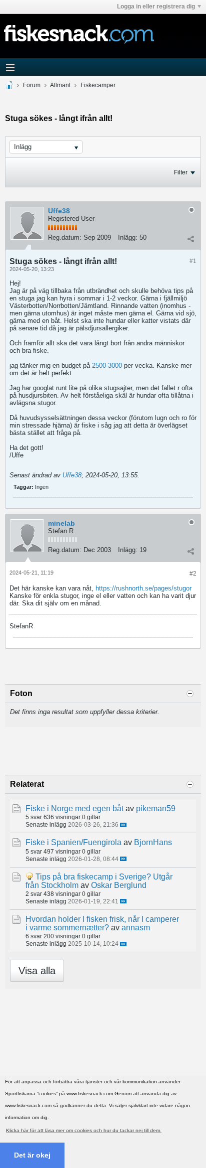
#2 (193, 573)
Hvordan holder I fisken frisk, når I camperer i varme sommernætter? (102, 923)
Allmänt (60, 85)
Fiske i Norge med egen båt (75, 808)
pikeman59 (156, 808)
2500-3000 (107, 365)
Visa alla (37, 970)
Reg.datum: (65, 237)
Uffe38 (59, 211)
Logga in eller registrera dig (156, 6)
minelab (61, 523)
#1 (193, 261)
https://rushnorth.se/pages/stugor (144, 588)
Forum (31, 85)
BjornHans (153, 842)
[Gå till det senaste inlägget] (123, 825)
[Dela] (190, 239)
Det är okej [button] (32, 1155)
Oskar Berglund (118, 885)
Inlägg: (128, 237)
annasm (136, 927)
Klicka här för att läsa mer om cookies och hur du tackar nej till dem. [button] (84, 1130)
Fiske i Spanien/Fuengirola (74, 842)
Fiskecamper (98, 85)
